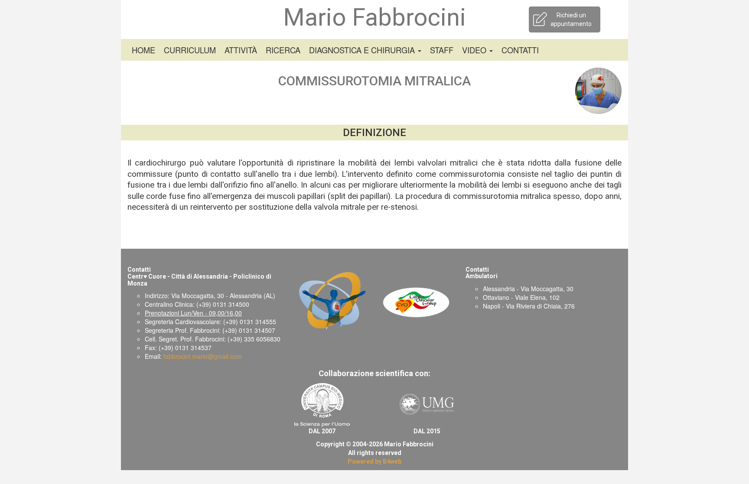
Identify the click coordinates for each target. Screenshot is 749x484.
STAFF (441, 49)
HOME (143, 49)
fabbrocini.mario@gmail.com (202, 356)
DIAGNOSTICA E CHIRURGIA (363, 49)
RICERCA (283, 49)
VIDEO (475, 49)
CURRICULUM (190, 49)
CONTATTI (520, 49)
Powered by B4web (374, 461)
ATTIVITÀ (241, 49)
